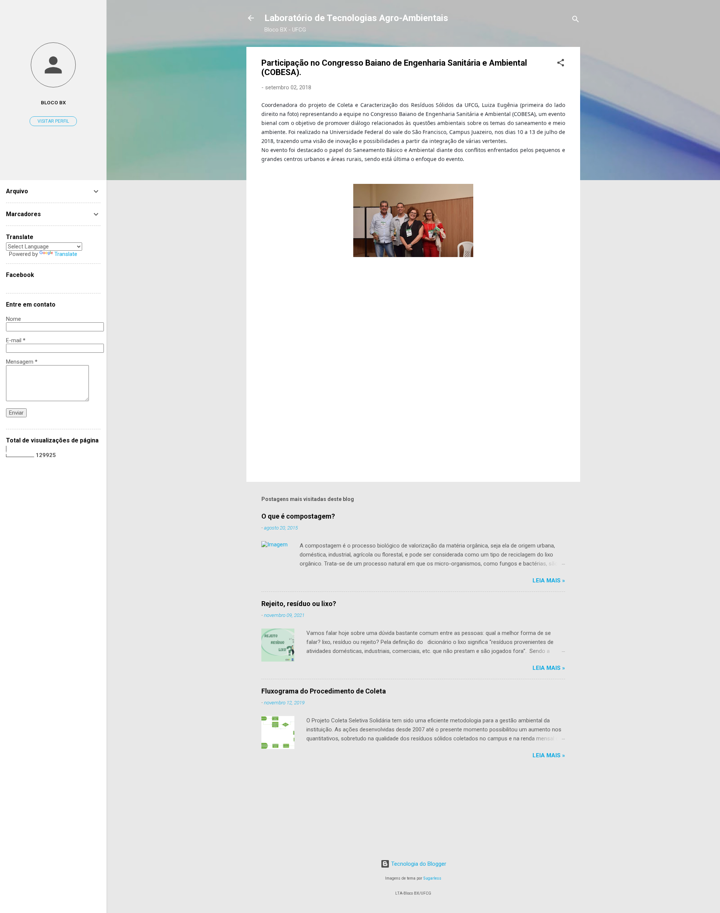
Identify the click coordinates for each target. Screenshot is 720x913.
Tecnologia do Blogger (418, 863)
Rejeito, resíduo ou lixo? (298, 604)
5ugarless (432, 878)
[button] (560, 64)
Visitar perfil (53, 121)
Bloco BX (53, 102)
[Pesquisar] (575, 20)
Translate (65, 254)
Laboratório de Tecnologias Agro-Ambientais (356, 18)
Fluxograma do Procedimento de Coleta (323, 691)
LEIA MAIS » (548, 580)
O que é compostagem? (298, 516)
